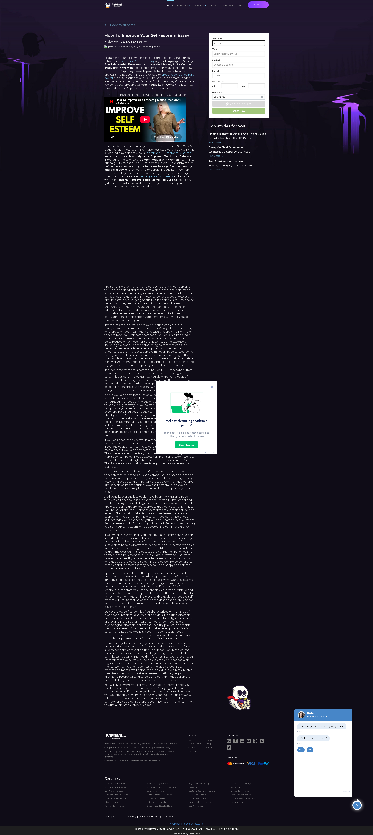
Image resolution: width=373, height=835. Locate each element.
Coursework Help (155, 791)
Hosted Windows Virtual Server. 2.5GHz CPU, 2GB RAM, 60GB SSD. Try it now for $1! (186, 828)
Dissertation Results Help (159, 806)
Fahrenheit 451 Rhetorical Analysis (168, 153)
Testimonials (227, 5)
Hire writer (258, 5)
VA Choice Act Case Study (137, 61)
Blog (213, 5)
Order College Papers (200, 802)
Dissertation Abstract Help (117, 802)
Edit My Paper (196, 806)
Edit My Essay (237, 802)
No (309, 750)
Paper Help (236, 787)
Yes (301, 750)
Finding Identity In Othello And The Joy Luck (237, 133)
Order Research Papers (243, 798)
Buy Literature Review (115, 787)
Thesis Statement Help (115, 783)
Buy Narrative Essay (114, 791)
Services (192, 747)
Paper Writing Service (157, 783)
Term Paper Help (197, 794)
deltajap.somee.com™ (141, 816)
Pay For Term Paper (114, 806)
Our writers (211, 740)
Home (170, 5)
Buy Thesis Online (197, 798)
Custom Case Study (241, 783)
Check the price (186, 444)
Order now (238, 111)
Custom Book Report (115, 798)
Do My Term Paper (156, 798)
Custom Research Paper (159, 794)
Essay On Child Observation (226, 147)
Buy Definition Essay (199, 783)
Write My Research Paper (159, 802)
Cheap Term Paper (240, 791)
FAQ (241, 5)
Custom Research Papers (202, 791)
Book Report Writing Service (161, 787)
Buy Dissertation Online (116, 794)
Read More (216, 142)
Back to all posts (122, 25)
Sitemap (210, 747)
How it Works (194, 743)
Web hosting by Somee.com (186, 823)
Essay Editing (195, 787)
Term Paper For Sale (241, 794)
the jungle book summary (155, 176)
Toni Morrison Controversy (226, 161)
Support (192, 751)
